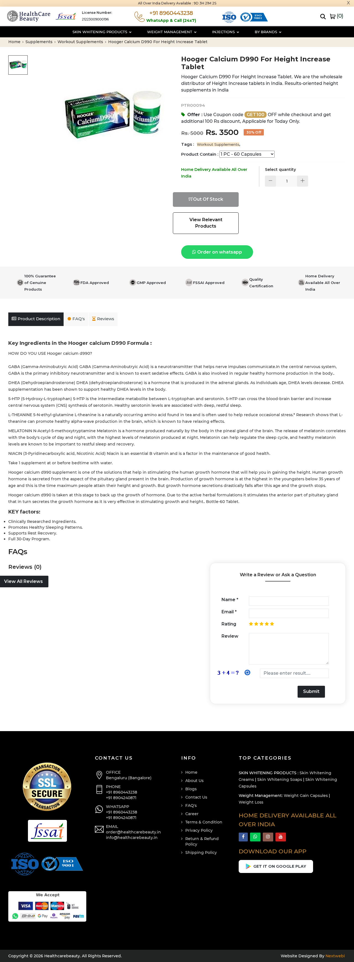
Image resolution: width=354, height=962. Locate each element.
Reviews (105, 318)
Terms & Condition (203, 822)
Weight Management (170, 32)
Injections (224, 32)
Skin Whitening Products (100, 32)
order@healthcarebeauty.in (133, 832)
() (339, 15)
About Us (194, 780)
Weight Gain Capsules (306, 795)
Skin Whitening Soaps (279, 779)
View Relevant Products (205, 223)
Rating (229, 624)
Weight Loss (251, 802)
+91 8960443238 (121, 792)
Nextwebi (334, 955)
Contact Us (196, 797)
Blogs (191, 788)
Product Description (39, 318)
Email (229, 611)
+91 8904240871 (121, 797)
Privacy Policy (199, 830)
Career (192, 813)
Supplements (39, 41)
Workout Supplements (81, 41)
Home (15, 41)
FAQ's (78, 318)
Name (230, 599)
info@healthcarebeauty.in (132, 837)
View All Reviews (23, 581)
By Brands (266, 32)
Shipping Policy (201, 852)
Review (230, 636)
